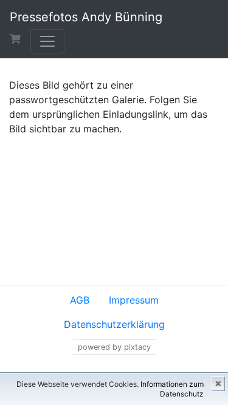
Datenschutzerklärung (114, 324)
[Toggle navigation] (47, 41)
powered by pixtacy (114, 347)
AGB (79, 300)
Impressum (134, 300)
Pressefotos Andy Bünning (86, 17)
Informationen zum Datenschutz (172, 388)
